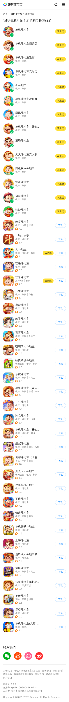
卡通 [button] (31, 225)
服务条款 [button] (35, 670)
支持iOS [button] (19, 280)
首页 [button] (5, 13)
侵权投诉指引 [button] (52, 674)
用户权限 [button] (28, 674)
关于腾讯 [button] (7, 670)
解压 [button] (33, 253)
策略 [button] (17, 599)
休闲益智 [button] (19, 363)
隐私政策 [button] (39, 674)
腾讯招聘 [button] (57, 670)
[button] (13, 4)
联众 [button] (33, 433)
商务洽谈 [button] (46, 670)
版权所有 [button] (18, 674)
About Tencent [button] (22, 670)
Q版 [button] (37, 446)
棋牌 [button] (17, 225)
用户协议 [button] (7, 677)
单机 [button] (31, 294)
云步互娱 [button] (26, 585)
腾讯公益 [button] (7, 674)
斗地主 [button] (25, 239)
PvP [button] (37, 391)
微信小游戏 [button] (16, 13)
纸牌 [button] (24, 266)
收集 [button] (28, 474)
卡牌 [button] (24, 225)
